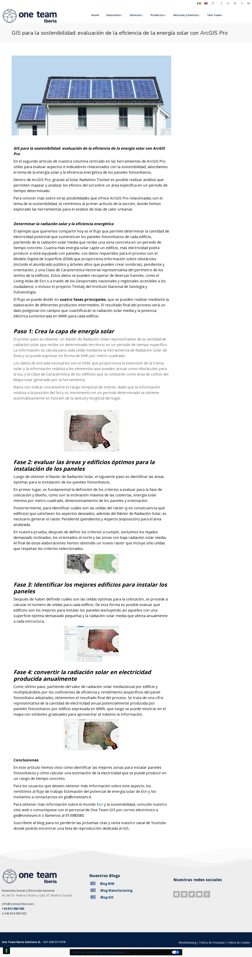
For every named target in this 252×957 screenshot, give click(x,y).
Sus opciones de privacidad (150, 952)
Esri (100, 804)
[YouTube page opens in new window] (248, 3)
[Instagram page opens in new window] (235, 3)
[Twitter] (191, 894)
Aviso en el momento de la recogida (98, 952)
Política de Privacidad (212, 942)
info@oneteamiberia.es (18, 904)
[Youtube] (199, 894)
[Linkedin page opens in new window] (228, 3)
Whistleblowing (187, 942)
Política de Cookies (238, 942)
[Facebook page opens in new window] (221, 3)
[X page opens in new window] (241, 3)
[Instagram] (206, 894)
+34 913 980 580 (13, 909)
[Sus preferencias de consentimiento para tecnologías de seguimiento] (6, 950)
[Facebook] (176, 894)
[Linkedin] (184, 894)
